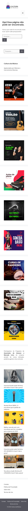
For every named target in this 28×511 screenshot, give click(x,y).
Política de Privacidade (10, 487)
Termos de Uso (8, 492)
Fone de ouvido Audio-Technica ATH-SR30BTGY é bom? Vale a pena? (13, 451)
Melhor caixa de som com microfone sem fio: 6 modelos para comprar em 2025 (13, 429)
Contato (6, 484)
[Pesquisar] (4, 40)
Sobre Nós (7, 489)
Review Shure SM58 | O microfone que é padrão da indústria (12, 407)
